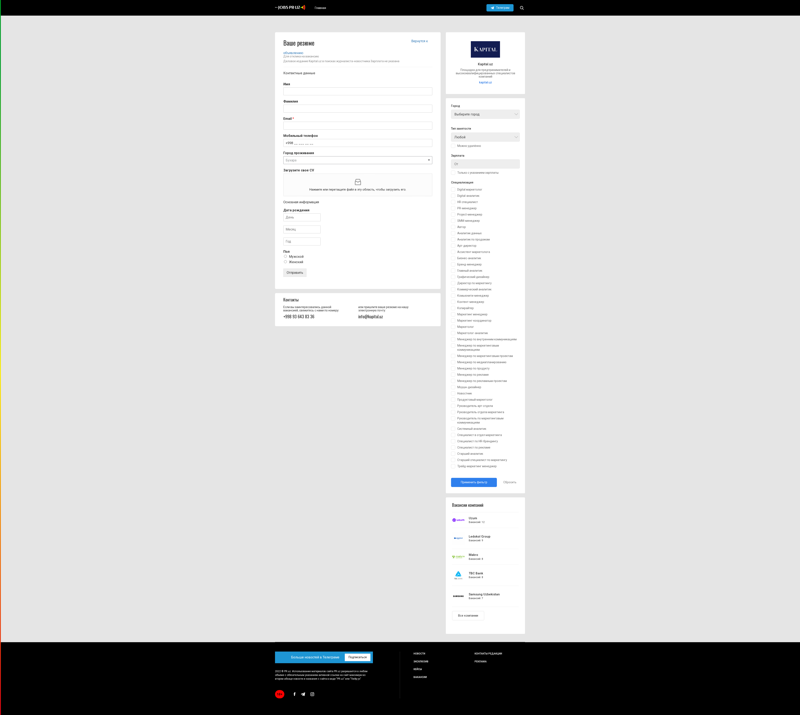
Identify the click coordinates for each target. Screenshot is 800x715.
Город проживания (298, 153)
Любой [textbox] (459, 137)
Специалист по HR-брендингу (477, 441)
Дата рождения (296, 210)
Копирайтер (465, 308)
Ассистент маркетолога (473, 252)
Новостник (464, 393)
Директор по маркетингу (474, 283)
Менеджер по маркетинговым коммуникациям (478, 347)
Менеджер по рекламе (473, 374)
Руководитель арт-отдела (475, 406)
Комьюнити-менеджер (473, 295)
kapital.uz (485, 82)
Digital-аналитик (468, 195)
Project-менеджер (469, 214)
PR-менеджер (467, 208)
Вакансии (420, 677)
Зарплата (457, 155)
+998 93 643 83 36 (298, 316)
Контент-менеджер (470, 302)
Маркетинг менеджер (472, 314)
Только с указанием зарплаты (478, 172)
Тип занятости (461, 128)
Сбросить (509, 482)
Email (288, 119)
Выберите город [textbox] (467, 114)
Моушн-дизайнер (469, 387)
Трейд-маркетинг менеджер (477, 466)
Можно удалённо (469, 145)
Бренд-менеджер (469, 264)
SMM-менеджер (468, 220)
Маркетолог (465, 326)
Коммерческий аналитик (474, 289)
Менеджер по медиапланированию (481, 362)
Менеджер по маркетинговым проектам (485, 356)
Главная (320, 8)
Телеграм (502, 7)
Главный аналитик (469, 270)
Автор (461, 227)
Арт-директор (466, 245)
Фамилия (290, 101)
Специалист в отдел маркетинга (479, 435)
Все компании (468, 615)
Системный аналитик (471, 428)
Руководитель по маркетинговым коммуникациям (480, 420)
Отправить (295, 273)
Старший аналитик (470, 453)
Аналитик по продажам (473, 239)
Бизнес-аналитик (469, 258)
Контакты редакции (488, 653)
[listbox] (357, 160)
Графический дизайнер (473, 277)
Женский (296, 262)
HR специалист (467, 202)
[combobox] (485, 114)
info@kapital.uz (370, 316)
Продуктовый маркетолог (475, 399)
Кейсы (418, 669)
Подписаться (358, 657)
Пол (286, 252)
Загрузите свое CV (298, 170)
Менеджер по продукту (473, 368)
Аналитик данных (469, 233)
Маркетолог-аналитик (472, 333)
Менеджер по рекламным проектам (482, 381)
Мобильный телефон (300, 136)
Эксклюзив (421, 661)
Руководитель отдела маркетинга (480, 412)
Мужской (296, 257)
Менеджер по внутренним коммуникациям (487, 339)
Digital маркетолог (469, 189)
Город (455, 106)
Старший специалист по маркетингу (482, 460)
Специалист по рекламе (473, 447)
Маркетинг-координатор (474, 320)
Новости (419, 653)
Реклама (481, 661)
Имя (286, 84)
